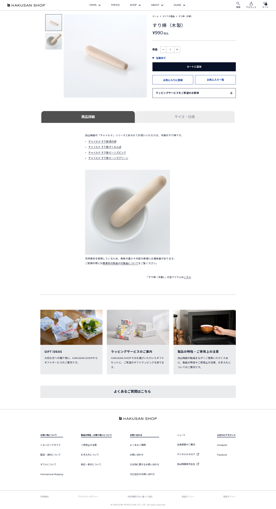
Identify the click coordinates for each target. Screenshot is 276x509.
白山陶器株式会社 (186, 464)
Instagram (222, 445)
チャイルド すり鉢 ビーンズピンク (107, 152)
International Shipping (51, 474)
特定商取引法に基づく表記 (140, 496)
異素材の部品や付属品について (120, 263)
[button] (172, 79)
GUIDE (177, 5)
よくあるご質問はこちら (132, 391)
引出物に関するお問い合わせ (144, 464)
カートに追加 (194, 66)
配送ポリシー (229, 496)
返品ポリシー (188, 496)
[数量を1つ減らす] (163, 50)
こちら (187, 277)
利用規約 (44, 496)
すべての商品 (168, 16)
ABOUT (155, 5)
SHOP (133, 5)
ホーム (155, 16)
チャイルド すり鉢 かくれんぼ (104, 147)
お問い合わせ (136, 454)
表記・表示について (91, 464)
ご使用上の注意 (89, 445)
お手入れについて (90, 454)
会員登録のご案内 (186, 444)
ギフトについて (48, 464)
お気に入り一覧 (215, 79)
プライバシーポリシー (88, 496)
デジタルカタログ (186, 454)
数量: (155, 49)
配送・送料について (50, 454)
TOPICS (115, 5)
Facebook (222, 454)
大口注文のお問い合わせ (142, 474)
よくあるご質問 (138, 445)
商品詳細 (88, 117)
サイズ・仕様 (185, 117)
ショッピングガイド (50, 445)
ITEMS (93, 5)
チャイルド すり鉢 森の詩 (102, 141)
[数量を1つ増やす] (177, 50)
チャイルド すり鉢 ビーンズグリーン (108, 158)
